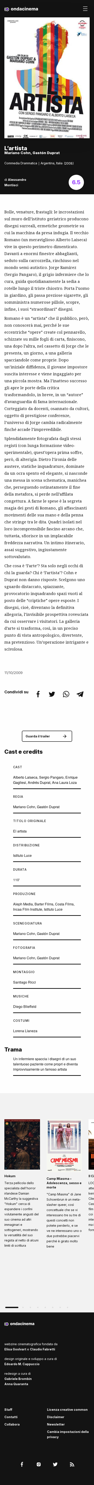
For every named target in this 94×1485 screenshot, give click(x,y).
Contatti (10, 1417)
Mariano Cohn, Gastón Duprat (36, 806)
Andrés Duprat (39, 782)
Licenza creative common (67, 1409)
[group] (22, 1184)
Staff (8, 1409)
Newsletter (56, 1424)
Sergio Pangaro (51, 777)
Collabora (12, 1424)
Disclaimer (55, 1417)
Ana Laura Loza (64, 782)
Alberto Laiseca (25, 777)
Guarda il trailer (38, 736)
